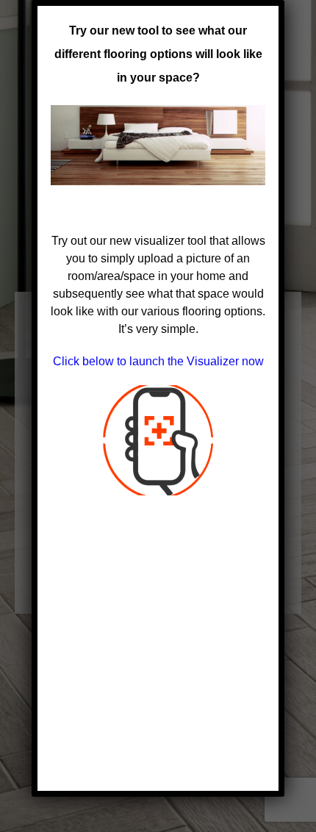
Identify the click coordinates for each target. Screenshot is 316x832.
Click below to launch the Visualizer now (158, 361)
